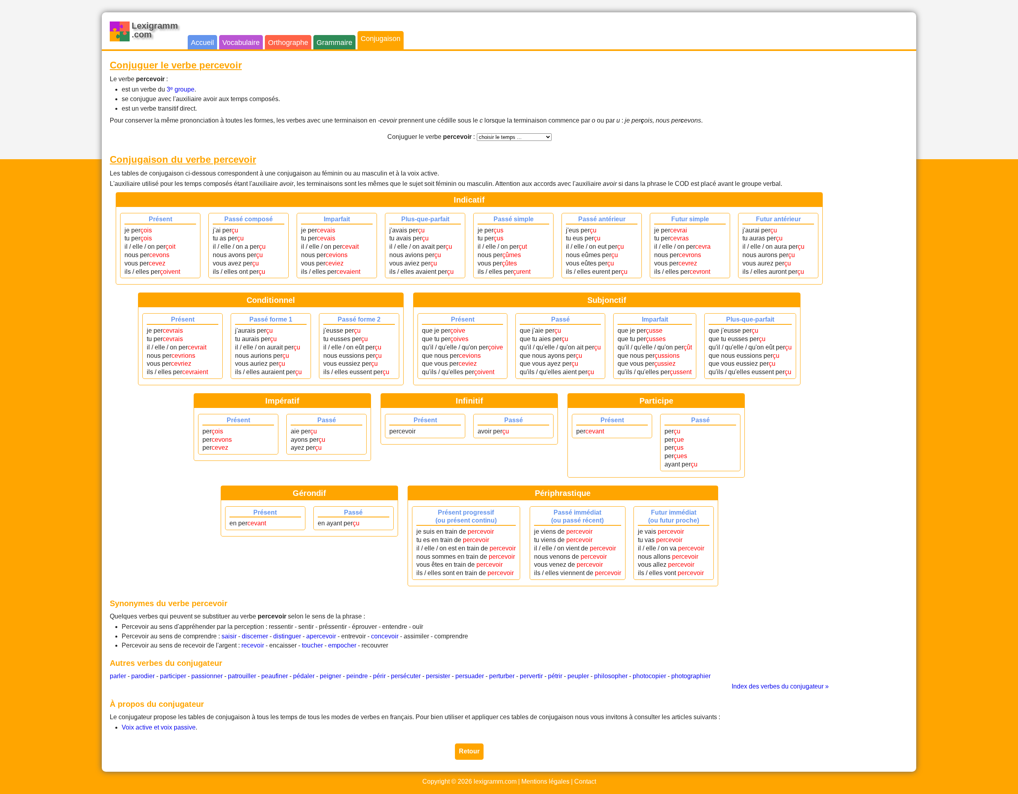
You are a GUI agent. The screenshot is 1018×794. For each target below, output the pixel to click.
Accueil (202, 43)
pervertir (531, 676)
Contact (585, 781)
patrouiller (242, 676)
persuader (469, 676)
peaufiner (274, 676)
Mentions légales (545, 781)
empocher (342, 645)
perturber (502, 676)
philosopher (611, 676)
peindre (357, 676)
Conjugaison (380, 39)
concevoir (384, 636)
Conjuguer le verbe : (431, 136)
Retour (469, 751)
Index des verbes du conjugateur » (780, 686)
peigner (330, 676)
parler (118, 676)
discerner (255, 636)
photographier (691, 676)
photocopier (649, 676)
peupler (578, 676)
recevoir (252, 645)
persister (438, 676)
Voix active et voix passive (159, 727)
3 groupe (180, 89)
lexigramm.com (495, 781)
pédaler (304, 676)
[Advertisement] (876, 178)
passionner (207, 676)
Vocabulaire (241, 43)
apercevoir (321, 636)
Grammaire (334, 43)
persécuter (406, 676)
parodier (143, 676)
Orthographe (288, 43)
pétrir (555, 676)
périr (379, 676)
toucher (312, 645)
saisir (229, 636)
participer (173, 676)
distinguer (287, 636)
